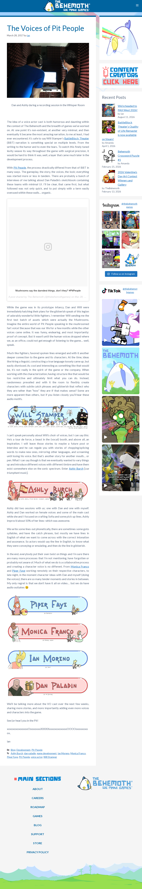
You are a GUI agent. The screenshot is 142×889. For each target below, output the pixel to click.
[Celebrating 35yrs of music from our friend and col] (111, 240)
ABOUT (38, 789)
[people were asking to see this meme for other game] (111, 259)
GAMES (37, 816)
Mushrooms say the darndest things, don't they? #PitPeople (48, 290)
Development (23, 750)
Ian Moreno (63, 753)
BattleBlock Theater (76, 138)
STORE (37, 843)
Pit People (20, 167)
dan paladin (30, 753)
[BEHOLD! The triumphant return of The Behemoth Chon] (111, 220)
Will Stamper (50, 757)
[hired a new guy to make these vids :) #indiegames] (130, 240)
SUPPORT (37, 834)
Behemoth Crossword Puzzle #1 (128, 155)
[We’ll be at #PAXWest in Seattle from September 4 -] (130, 220)
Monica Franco (80, 566)
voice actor (36, 757)
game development (47, 753)
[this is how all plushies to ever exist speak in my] (130, 259)
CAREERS (38, 798)
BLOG (38, 825)
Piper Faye (18, 570)
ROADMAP (37, 807)
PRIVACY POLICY (38, 852)
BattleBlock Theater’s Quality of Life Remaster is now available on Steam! (120, 131)
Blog (13, 750)
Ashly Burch (76, 468)
